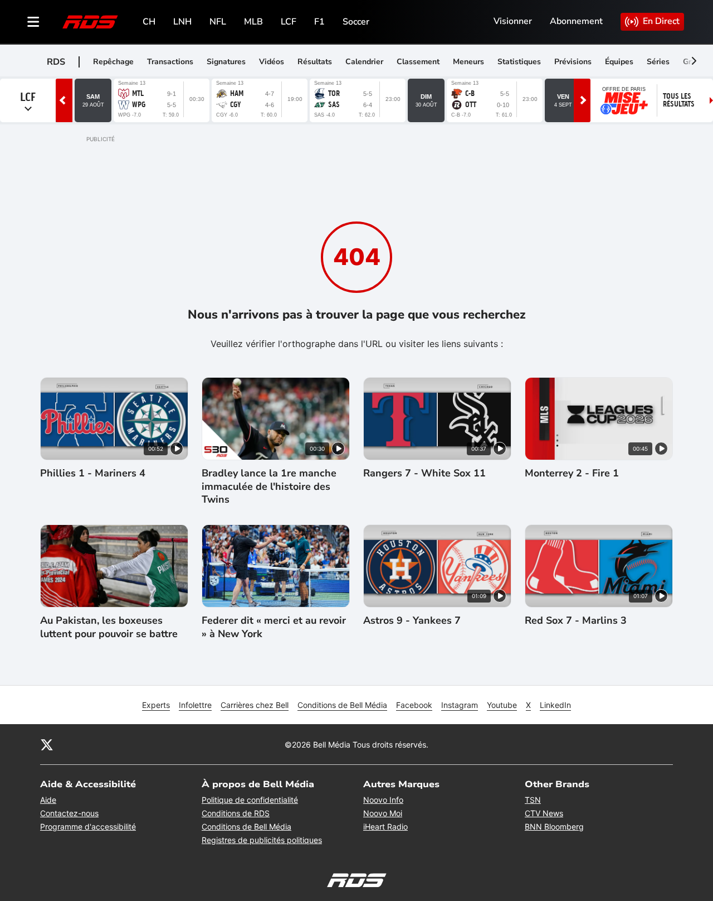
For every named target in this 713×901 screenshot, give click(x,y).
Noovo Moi (382, 813)
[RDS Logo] (90, 21)
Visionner (513, 21)
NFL (217, 22)
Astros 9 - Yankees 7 (412, 620)
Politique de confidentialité (250, 799)
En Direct (661, 21)
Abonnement (576, 21)
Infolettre (195, 705)
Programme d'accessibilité (88, 826)
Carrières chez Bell (255, 705)
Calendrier (364, 61)
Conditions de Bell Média (342, 705)
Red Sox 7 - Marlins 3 (576, 620)
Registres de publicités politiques (262, 840)
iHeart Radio (385, 826)
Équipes (619, 61)
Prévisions (573, 61)
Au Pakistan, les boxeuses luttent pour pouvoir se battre (109, 627)
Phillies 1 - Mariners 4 (92, 473)
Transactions (170, 61)
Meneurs (468, 61)
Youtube (502, 705)
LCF (288, 22)
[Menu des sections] (33, 22)
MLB (253, 22)
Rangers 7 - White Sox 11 (424, 473)
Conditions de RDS (236, 813)
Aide (48, 799)
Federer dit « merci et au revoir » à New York (274, 627)
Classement (418, 61)
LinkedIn (555, 705)
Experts (156, 705)
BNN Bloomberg (554, 826)
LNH (182, 22)
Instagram (459, 705)
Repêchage (113, 61)
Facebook (414, 705)
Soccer (356, 22)
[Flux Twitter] (46, 744)
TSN (533, 799)
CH (149, 22)
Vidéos (271, 61)
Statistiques (519, 61)
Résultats (314, 61)
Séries (658, 61)
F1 (319, 22)
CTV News (544, 813)
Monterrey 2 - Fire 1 (572, 473)
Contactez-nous (69, 813)
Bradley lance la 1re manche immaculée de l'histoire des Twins (269, 486)
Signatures (226, 61)
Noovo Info (383, 799)
